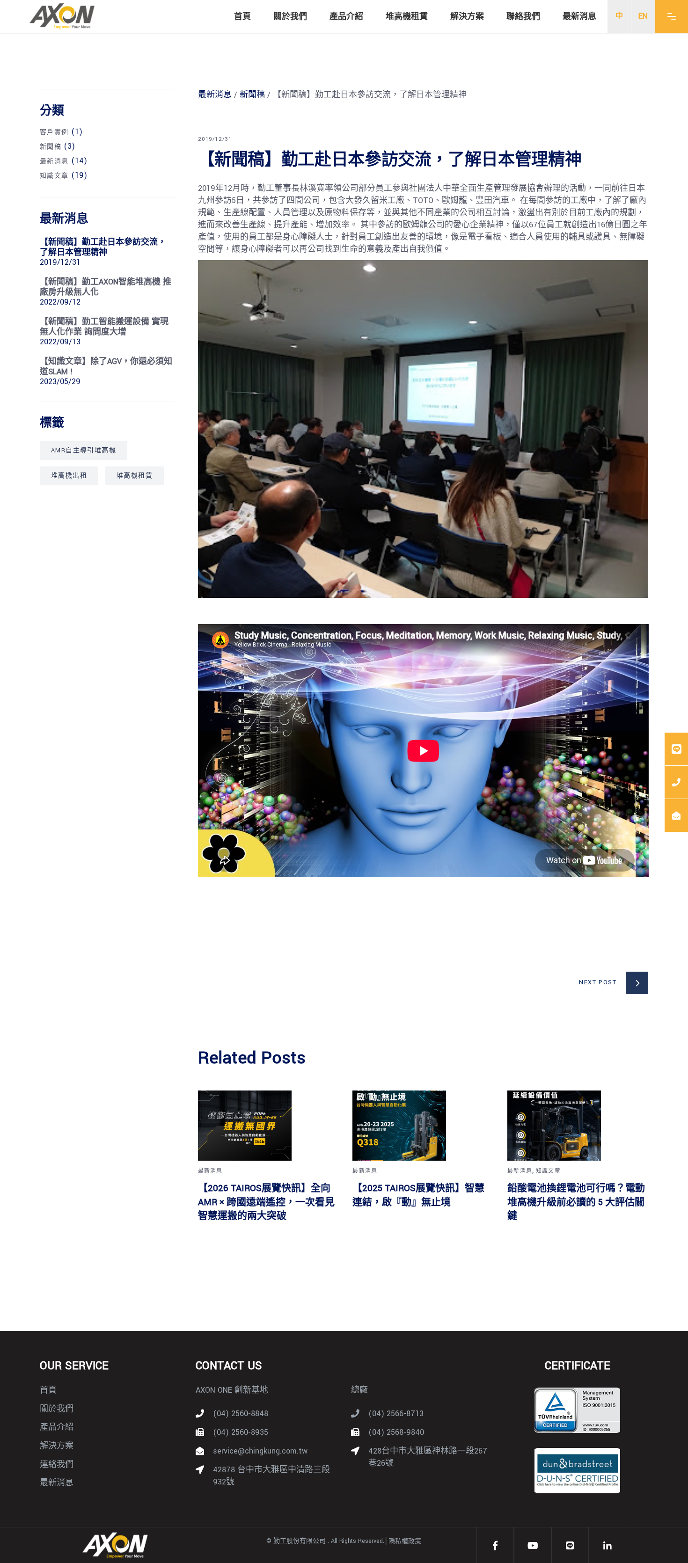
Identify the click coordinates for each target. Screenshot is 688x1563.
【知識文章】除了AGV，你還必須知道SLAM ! (106, 367)
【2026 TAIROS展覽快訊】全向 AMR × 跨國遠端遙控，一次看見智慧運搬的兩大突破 (266, 1202)
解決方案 (56, 1446)
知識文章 (548, 1171)
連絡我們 (56, 1464)
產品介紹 (56, 1427)
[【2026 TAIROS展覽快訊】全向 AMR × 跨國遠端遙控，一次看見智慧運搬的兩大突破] (268, 1125)
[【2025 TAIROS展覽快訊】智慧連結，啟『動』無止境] (422, 1125)
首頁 (48, 1390)
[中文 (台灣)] (619, 16)
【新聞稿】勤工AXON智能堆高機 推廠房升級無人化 (105, 287)
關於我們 (56, 1409)
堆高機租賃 (135, 476)
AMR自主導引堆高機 (83, 450)
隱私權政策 (404, 1541)
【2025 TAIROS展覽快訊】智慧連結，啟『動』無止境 (418, 1195)
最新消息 (215, 94)
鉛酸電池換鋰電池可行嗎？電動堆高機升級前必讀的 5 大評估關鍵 (576, 1202)
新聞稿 (252, 94)
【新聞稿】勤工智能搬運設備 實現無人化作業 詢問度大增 (104, 327)
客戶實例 (54, 132)
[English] (643, 16)
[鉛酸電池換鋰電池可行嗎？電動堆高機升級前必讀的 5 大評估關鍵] (577, 1125)
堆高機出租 (69, 476)
